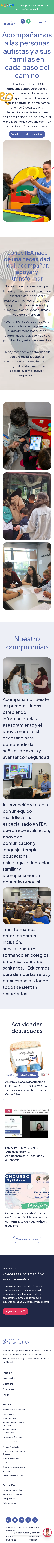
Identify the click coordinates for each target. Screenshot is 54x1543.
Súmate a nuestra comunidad (27, 134)
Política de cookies (34, 1538)
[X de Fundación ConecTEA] (35, 1520)
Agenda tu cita (14, 1311)
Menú (47, 22)
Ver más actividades (27, 1239)
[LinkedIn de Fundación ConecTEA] (8, 1520)
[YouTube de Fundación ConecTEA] (15, 1520)
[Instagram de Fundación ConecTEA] (21, 1520)
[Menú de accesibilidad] (28, 21)
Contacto (8, 1389)
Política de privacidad (11, 1538)
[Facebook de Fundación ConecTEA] (28, 1520)
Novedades (9, 1378)
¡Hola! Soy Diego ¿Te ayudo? (27, 1532)
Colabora (8, 1383)
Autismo (7, 1372)
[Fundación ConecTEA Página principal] (9, 21)
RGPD (6, 1394)
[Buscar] (23, 21)
